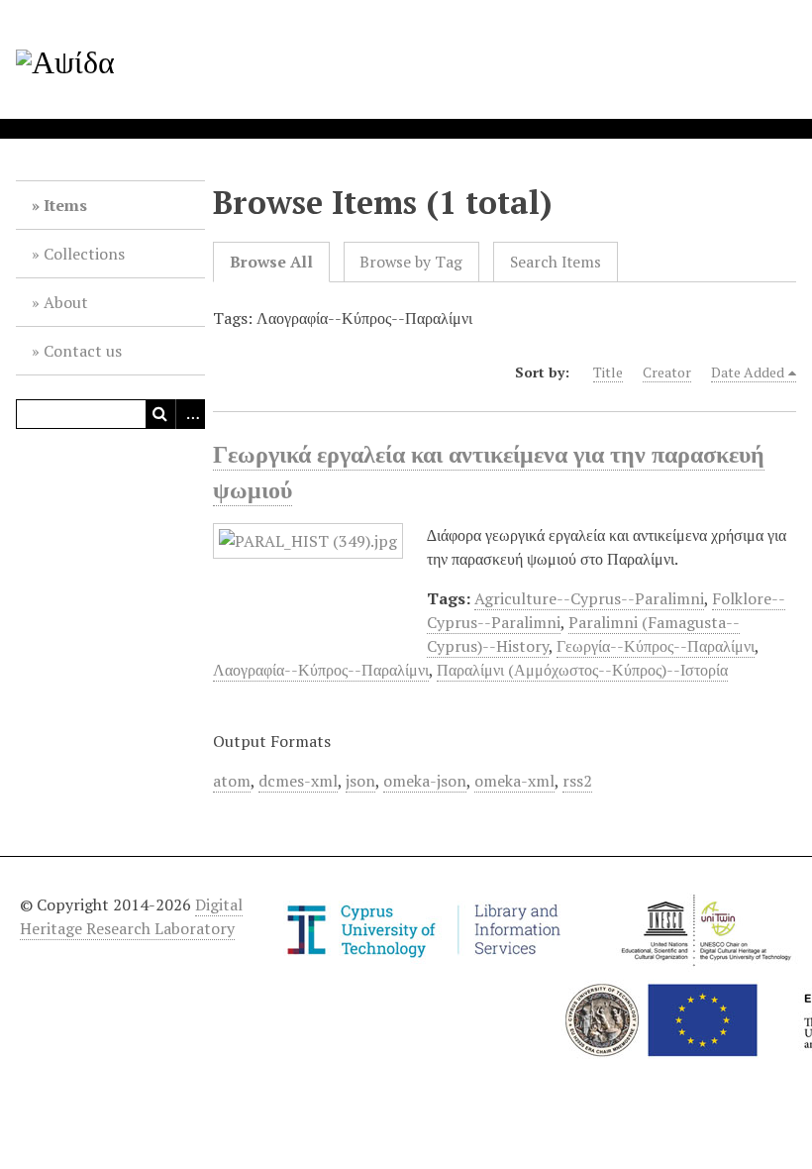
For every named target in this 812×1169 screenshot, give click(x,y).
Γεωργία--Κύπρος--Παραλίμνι (656, 646)
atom (232, 781)
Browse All (271, 262)
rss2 (577, 781)
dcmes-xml (298, 781)
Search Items (555, 262)
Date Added (747, 372)
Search (160, 414)
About (66, 302)
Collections (84, 254)
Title (608, 372)
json (360, 781)
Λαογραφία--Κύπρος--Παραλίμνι (321, 670)
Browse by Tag (410, 262)
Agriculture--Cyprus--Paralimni (589, 598)
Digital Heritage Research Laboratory (131, 916)
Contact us (83, 351)
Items (65, 205)
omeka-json (424, 781)
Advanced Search (190, 414)
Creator (667, 372)
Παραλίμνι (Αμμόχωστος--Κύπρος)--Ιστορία (582, 670)
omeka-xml (514, 781)
